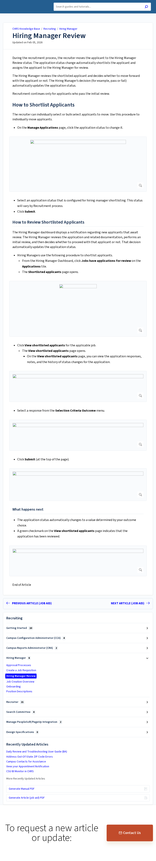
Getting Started (19, 628)
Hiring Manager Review (49, 36)
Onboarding (13, 687)
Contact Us (132, 832)
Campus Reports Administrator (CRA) (31, 648)
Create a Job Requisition (21, 670)
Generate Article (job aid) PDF (27, 798)
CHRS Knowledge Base (26, 29)
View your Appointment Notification (27, 766)
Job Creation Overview (20, 682)
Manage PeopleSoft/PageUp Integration (33, 722)
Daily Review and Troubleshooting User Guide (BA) (36, 752)
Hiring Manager (68, 29)
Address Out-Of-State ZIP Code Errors (29, 757)
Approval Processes (18, 665)
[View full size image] (78, 164)
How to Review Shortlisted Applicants (48, 222)
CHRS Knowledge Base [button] (21, 2)
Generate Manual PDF (22, 789)
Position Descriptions (19, 691)
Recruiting (49, 29)
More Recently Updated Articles (25, 779)
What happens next (27, 509)
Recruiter (14, 702)
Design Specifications (22, 732)
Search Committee (20, 712)
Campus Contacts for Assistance (26, 762)
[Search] (146, 7)
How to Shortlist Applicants (43, 105)
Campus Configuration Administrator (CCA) (35, 638)
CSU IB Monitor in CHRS (20, 771)
